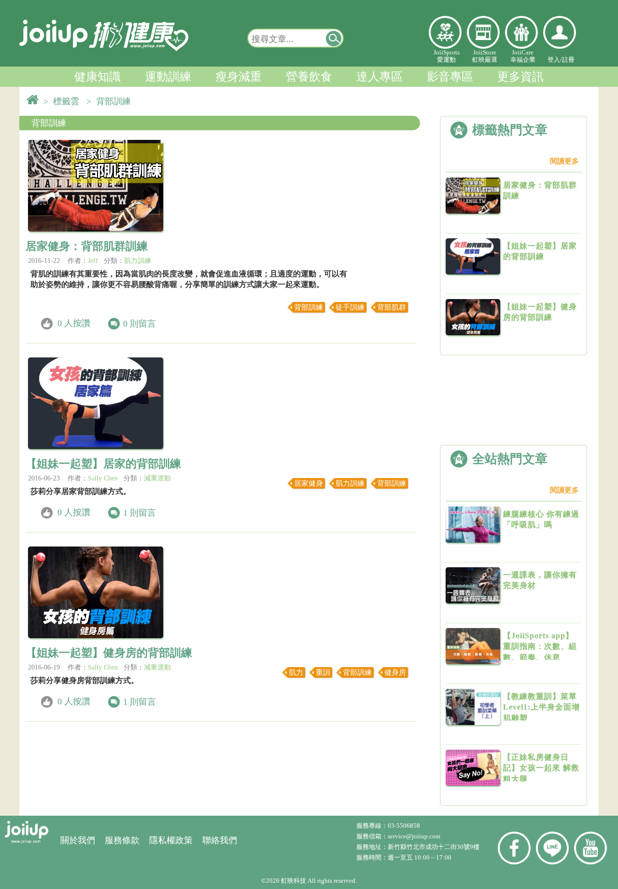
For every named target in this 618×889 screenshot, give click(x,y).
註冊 (568, 59)
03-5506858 (404, 825)
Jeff (93, 260)
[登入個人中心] (559, 32)
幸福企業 (521, 32)
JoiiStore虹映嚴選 (484, 56)
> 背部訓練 (111, 101)
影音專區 (450, 76)
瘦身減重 (238, 76)
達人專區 (379, 76)
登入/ (555, 59)
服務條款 (122, 840)
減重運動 (157, 478)
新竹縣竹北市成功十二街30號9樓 (433, 846)
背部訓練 (48, 123)
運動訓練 (168, 76)
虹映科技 (293, 880)
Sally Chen (103, 478)
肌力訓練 (137, 260)
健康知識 (97, 76)
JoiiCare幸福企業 (522, 56)
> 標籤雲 (63, 101)
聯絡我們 (219, 840)
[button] (334, 38)
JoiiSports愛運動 (447, 56)
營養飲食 (309, 76)
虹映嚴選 (483, 32)
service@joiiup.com (415, 836)
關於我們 (77, 840)
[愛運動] (445, 32)
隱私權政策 (171, 840)
